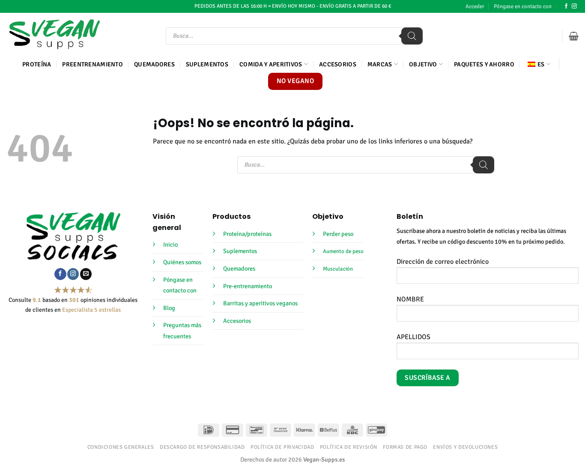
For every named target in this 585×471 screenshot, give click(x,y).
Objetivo (423, 64)
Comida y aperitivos (270, 64)
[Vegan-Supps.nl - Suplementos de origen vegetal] (54, 34)
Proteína (36, 64)
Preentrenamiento (92, 64)
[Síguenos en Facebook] (566, 6)
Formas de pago (405, 447)
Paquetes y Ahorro (484, 64)
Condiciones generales (120, 447)
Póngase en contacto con (523, 6)
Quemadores (154, 64)
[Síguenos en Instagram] (574, 6)
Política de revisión (348, 447)
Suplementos (207, 64)
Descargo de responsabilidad (202, 447)
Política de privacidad (282, 447)
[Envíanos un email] (86, 274)
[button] (475, 6)
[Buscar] (412, 36)
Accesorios (337, 64)
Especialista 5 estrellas (91, 309)
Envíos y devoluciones (465, 447)
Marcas (379, 64)
